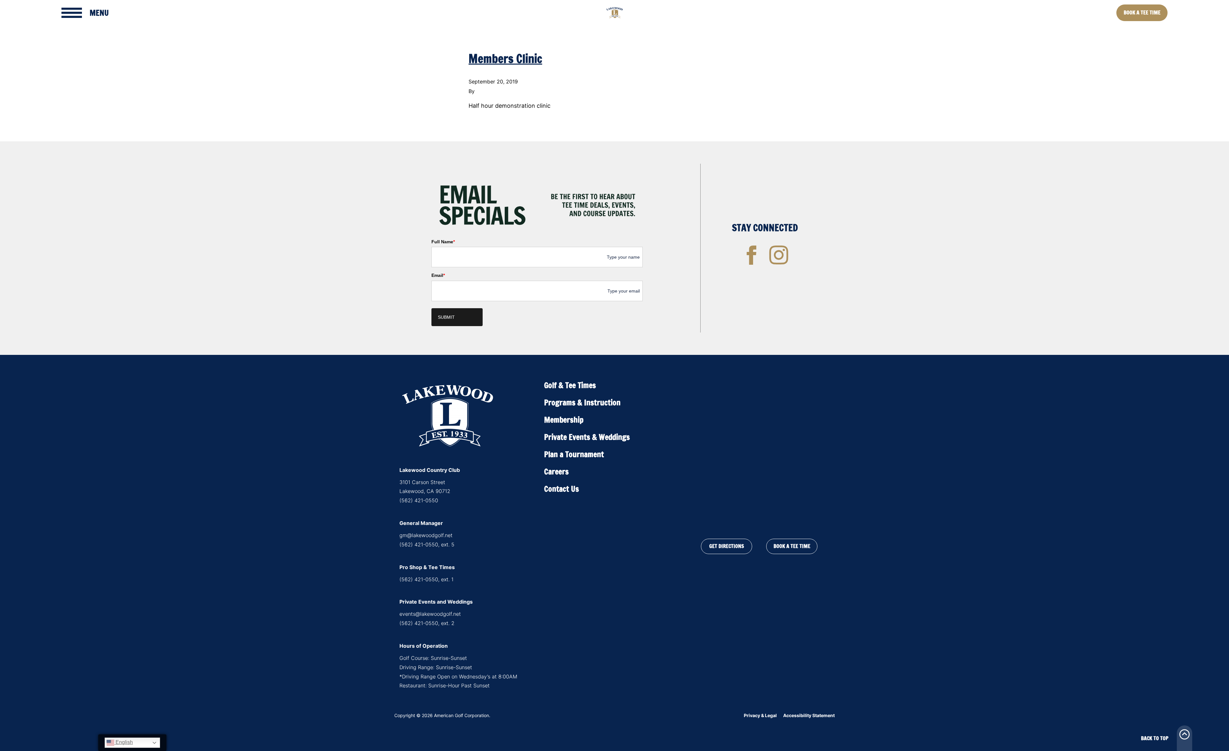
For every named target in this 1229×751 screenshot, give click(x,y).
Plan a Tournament (574, 454)
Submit (446, 317)
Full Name (443, 241)
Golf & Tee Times (570, 385)
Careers (556, 471)
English (123, 742)
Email (438, 275)
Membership (563, 420)
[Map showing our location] (759, 452)
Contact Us (561, 489)
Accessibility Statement (809, 715)
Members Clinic (505, 59)
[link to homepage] (614, 12)
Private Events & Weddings (587, 437)
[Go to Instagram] (778, 255)
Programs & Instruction (582, 402)
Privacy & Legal (760, 715)
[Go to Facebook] (751, 255)
